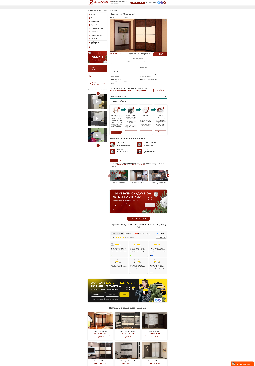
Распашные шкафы (97, 18)
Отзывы (157, 7)
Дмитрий (156, 259)
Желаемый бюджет (136, 205)
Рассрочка (141, 7)
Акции (149, 7)
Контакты (164, 7)
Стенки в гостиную (97, 28)
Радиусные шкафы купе (110, 10)
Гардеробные (95, 25)
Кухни (93, 14)
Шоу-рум (133, 7)
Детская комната (96, 35)
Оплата (133, 160)
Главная (93, 7)
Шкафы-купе (97, 10)
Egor (155, 243)
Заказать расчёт (160, 54)
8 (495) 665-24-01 (150, 1)
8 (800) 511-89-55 (151, 2)
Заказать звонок (138, 2)
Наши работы (95, 47)
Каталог (111, 7)
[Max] (161, 2)
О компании (102, 7)
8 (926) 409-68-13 (150, 4)
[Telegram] (158, 2)
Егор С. (116, 259)
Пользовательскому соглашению (112, 299)
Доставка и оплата (122, 7)
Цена (113, 160)
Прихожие (94, 31)
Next (98, 145)
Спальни (94, 38)
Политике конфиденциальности (99, 299)
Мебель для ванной (95, 42)
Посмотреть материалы (138, 218)
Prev (98, 94)
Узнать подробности (160, 90)
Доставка (122, 160)
